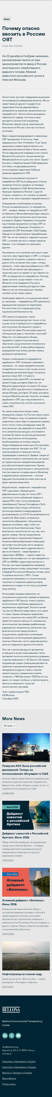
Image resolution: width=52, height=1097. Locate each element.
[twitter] (11, 1035)
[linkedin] (5, 1035)
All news (8, 725)
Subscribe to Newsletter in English (19, 1061)
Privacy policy (9, 1084)
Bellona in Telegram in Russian (17, 1073)
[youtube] (18, 1035)
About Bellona (9, 1078)
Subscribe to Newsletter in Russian (19, 1067)
